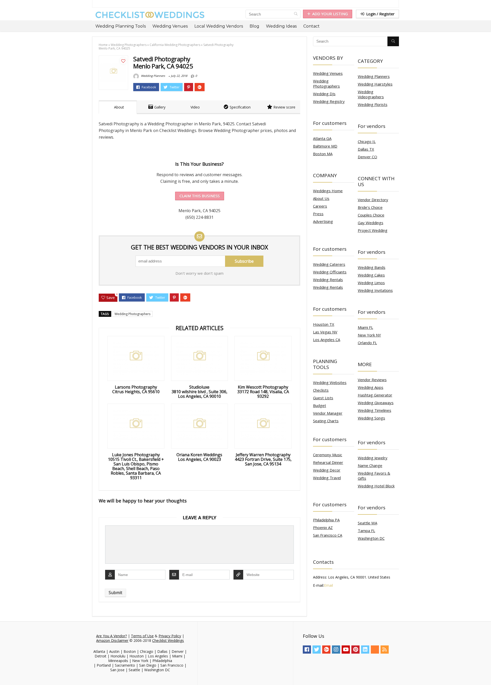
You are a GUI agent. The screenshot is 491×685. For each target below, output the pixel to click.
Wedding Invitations (375, 290)
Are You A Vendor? (111, 635)
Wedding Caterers (329, 264)
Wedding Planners (152, 76)
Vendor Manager (327, 413)
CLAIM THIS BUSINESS (200, 195)
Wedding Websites (330, 382)
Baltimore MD (325, 146)
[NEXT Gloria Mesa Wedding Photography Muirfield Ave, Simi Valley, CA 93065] (486, 672)
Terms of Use (142, 635)
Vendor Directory (373, 199)
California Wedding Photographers (175, 45)
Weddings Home (328, 190)
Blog (254, 26)
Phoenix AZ (323, 527)
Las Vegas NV (325, 331)
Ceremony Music (327, 454)
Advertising (323, 221)
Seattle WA (367, 522)
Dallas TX (366, 149)
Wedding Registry (329, 101)
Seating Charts (326, 420)
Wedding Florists (372, 104)
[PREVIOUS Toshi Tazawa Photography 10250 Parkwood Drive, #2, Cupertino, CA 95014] (5, 672)
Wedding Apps (370, 387)
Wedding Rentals (328, 279)
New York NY (369, 335)
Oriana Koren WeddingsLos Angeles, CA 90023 (199, 457)
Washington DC (371, 538)
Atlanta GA (322, 138)
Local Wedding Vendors (218, 26)
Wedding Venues (170, 26)
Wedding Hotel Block (376, 485)
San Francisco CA (327, 535)
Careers (320, 206)
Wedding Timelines (374, 410)
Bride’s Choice (370, 207)
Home (103, 45)
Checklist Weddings (168, 640)
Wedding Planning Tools (120, 26)
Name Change (370, 465)
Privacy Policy (170, 635)
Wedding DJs (324, 93)
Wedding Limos (371, 282)
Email (328, 585)
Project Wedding (372, 230)
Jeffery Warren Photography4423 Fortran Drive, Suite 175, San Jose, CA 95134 (263, 459)
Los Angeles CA (326, 339)
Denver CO (367, 156)
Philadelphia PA (326, 519)
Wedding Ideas (281, 26)
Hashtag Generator (375, 395)
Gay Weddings (370, 222)
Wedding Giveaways (376, 402)
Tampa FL (366, 530)
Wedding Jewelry (372, 457)
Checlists (321, 390)
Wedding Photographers (129, 45)
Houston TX (323, 324)
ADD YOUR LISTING (330, 13)
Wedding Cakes (371, 275)
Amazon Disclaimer (112, 640)
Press (318, 213)
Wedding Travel (327, 477)
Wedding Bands (371, 267)
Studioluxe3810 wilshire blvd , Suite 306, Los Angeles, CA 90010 (199, 392)
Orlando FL (367, 342)
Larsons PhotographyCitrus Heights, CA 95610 (136, 389)
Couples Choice (371, 215)
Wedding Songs (371, 417)
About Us (321, 198)
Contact (311, 26)
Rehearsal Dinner (328, 462)
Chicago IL (367, 141)
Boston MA (322, 153)
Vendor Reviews (372, 379)
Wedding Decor (326, 470)
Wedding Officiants (330, 271)
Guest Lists (323, 397)
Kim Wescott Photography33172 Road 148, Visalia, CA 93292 (263, 392)
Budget (319, 405)
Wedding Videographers (371, 94)
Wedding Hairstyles (375, 84)
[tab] (118, 107)
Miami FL (365, 327)
